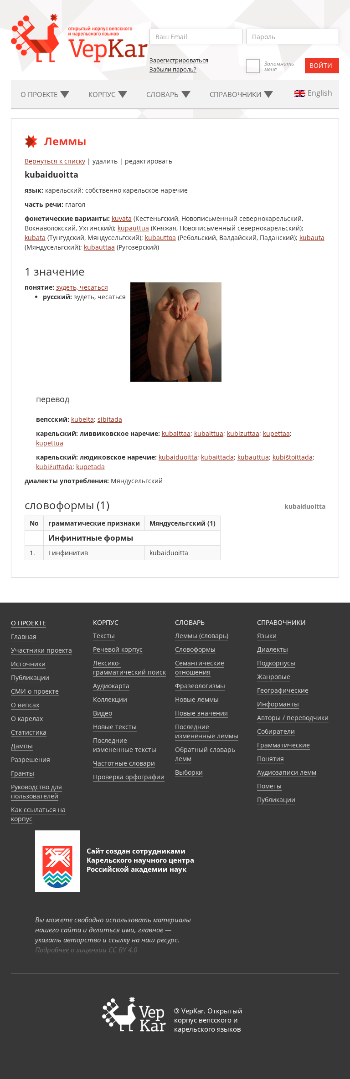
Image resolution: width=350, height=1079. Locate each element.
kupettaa (276, 433)
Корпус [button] (102, 94)
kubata (35, 237)
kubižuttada (54, 466)
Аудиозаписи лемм (286, 772)
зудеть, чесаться (82, 287)
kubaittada (217, 457)
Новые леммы (197, 699)
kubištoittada (293, 457)
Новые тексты (115, 726)
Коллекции (110, 699)
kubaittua (208, 433)
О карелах (27, 718)
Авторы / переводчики (293, 717)
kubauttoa (160, 237)
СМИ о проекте (35, 691)
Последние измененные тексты (124, 745)
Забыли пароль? (172, 69)
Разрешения (30, 759)
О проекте (28, 623)
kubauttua (253, 457)
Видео (102, 713)
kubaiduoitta (178, 457)
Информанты (278, 704)
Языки (267, 635)
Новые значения (201, 713)
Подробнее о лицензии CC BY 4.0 (86, 949)
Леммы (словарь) (201, 635)
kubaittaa (176, 433)
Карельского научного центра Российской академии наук (140, 864)
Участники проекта (41, 650)
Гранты (22, 773)
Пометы (269, 786)
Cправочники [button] (236, 94)
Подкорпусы (276, 663)
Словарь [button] (163, 94)
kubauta (311, 237)
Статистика (28, 732)
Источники (28, 664)
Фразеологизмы (200, 685)
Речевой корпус (118, 649)
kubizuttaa (243, 433)
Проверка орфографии (129, 776)
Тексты (104, 635)
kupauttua (133, 228)
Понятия (270, 758)
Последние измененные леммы (206, 731)
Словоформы (195, 649)
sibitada (110, 419)
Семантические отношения (199, 667)
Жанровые (273, 676)
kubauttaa (99, 247)
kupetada (90, 466)
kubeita (82, 419)
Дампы (22, 745)
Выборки (189, 772)
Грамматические (283, 745)
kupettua (49, 443)
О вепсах (25, 705)
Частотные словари (124, 763)
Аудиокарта (111, 685)
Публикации (30, 677)
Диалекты (272, 649)
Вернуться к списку (55, 161)
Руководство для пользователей (36, 791)
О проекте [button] (40, 94)
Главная (23, 636)
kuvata (122, 218)
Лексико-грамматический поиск (129, 667)
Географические (283, 690)
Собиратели (276, 731)
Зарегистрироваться (178, 60)
